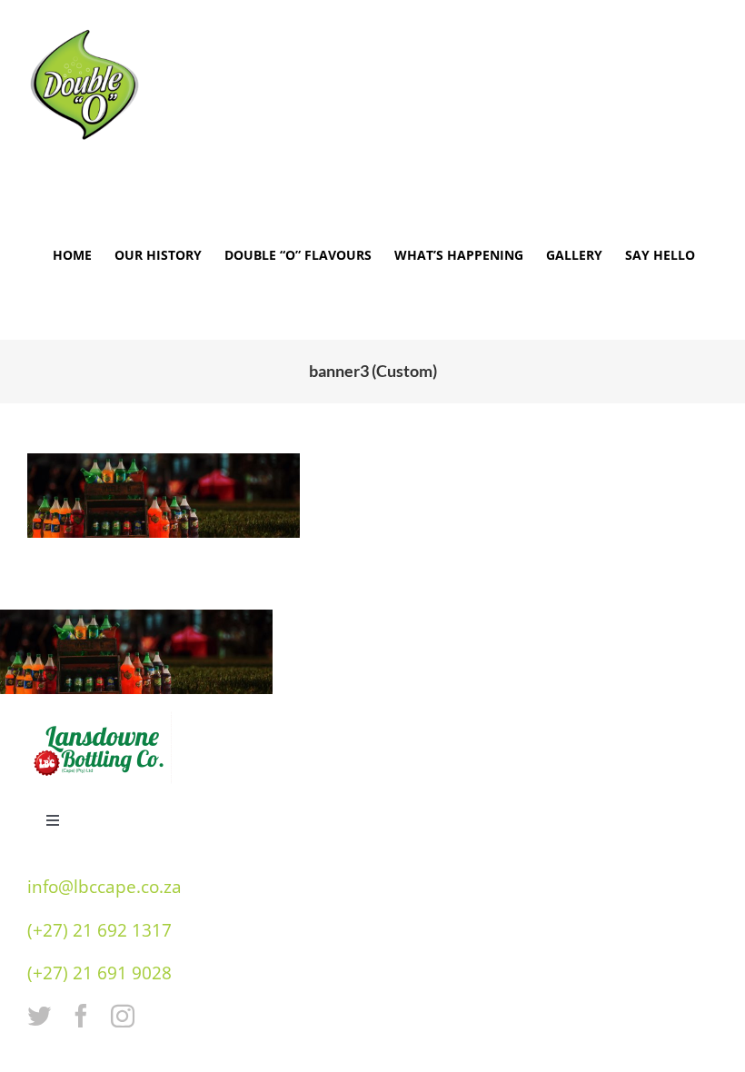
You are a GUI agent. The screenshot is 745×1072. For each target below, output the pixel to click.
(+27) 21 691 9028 (99, 973)
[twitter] (39, 1015)
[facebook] (81, 1015)
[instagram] (122, 1015)
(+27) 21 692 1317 (99, 930)
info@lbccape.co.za (104, 886)
